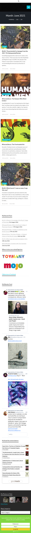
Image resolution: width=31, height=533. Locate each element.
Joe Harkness (5, 476)
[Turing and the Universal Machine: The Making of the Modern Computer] (27, 468)
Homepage (11, 19)
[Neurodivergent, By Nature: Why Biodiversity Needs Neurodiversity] (27, 474)
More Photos (4, 504)
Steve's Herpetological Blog (12, 5)
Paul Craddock (5, 449)
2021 (17, 19)
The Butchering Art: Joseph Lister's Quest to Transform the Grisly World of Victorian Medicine (13, 454)
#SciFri (4, 46)
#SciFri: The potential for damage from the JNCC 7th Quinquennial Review (15, 52)
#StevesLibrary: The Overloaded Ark (13, 144)
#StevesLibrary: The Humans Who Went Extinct (14, 100)
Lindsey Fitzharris (6, 457)
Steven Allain (12, 68)
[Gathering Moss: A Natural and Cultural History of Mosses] (27, 461)
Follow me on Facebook (9, 274)
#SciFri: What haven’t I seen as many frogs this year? (15, 189)
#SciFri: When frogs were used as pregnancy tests (14, 239)
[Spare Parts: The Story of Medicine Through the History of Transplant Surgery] (27, 447)
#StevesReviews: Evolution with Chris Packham (14, 243)
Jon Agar (4, 470)
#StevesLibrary (6, 94)
